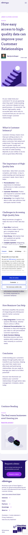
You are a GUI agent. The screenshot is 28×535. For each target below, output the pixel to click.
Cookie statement (14, 515)
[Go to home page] (5, 3)
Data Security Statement (9, 519)
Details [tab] (11, 251)
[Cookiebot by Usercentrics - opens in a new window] (19, 247)
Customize (13, 282)
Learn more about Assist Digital (11, 494)
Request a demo (14, 474)
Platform (5, 504)
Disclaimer (5, 515)
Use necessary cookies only (14, 287)
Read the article (6, 423)
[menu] (25, 3)
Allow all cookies (14, 277)
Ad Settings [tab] (18, 251)
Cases (4, 501)
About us (5, 510)
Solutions (5, 498)
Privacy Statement (7, 517)
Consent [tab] (4, 251)
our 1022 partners (11, 259)
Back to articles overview (10, 17)
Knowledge (5, 507)
